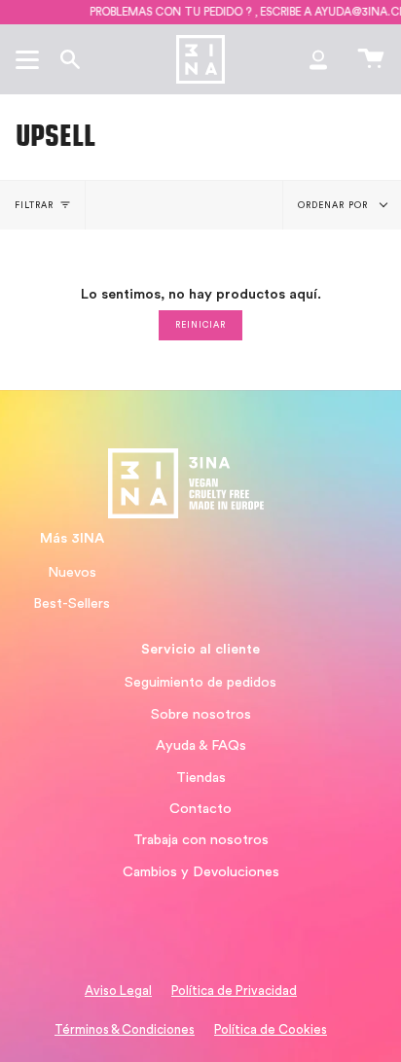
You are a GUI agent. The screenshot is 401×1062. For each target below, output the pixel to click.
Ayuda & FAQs (201, 745)
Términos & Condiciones (125, 1030)
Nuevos (72, 572)
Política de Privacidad (234, 991)
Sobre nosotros (201, 714)
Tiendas (201, 777)
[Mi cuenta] (318, 59)
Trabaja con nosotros (201, 839)
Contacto (200, 808)
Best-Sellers (71, 603)
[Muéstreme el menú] (30, 59)
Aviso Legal (118, 991)
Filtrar (35, 205)
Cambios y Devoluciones (201, 872)
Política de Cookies (270, 1030)
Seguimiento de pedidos (200, 682)
